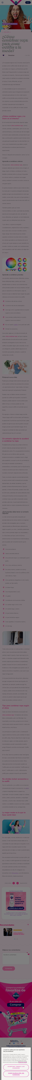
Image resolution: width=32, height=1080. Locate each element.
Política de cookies (23, 1062)
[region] (16, 1063)
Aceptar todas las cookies (16, 1067)
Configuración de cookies (16, 1074)
